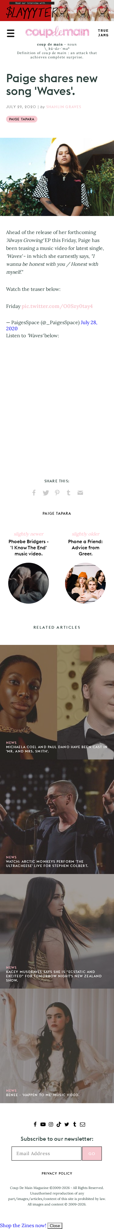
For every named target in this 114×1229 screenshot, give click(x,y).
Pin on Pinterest (57, 493)
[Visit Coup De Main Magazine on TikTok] (59, 1125)
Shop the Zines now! (23, 1225)
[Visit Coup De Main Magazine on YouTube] (43, 1125)
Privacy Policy (57, 1173)
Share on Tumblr (69, 493)
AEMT (103, 33)
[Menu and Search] (10, 33)
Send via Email (80, 493)
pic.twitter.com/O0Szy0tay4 (57, 306)
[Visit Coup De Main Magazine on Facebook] (35, 1125)
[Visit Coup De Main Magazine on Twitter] (67, 1125)
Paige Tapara (21, 119)
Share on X (45, 493)
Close (55, 1226)
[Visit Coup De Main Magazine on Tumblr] (74, 1125)
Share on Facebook (34, 493)
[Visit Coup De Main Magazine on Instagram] (51, 1125)
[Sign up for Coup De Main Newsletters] (82, 1125)
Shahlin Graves (63, 106)
